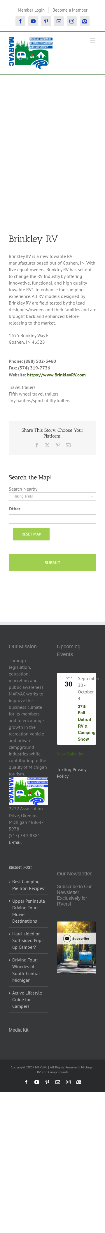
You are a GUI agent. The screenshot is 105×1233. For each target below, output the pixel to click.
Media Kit (18, 1030)
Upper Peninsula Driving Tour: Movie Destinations (28, 911)
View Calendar (70, 754)
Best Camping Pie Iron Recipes (28, 885)
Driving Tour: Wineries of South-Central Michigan (26, 970)
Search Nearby (23, 489)
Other (14, 508)
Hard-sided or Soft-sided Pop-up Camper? (27, 940)
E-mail (15, 842)
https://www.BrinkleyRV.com (56, 375)
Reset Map (31, 534)
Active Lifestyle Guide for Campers (27, 999)
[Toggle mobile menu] (93, 40)
